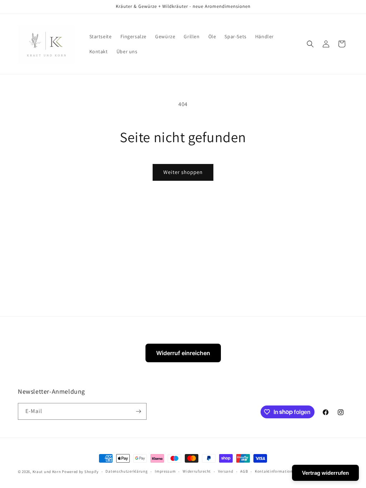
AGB (244, 471)
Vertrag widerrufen (325, 473)
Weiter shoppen (183, 172)
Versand (225, 471)
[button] (310, 44)
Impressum (165, 471)
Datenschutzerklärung (126, 471)
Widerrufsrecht (197, 471)
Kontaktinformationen (276, 471)
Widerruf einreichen (183, 353)
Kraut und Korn (47, 471)
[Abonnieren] (138, 411)
